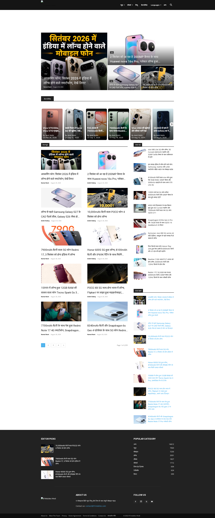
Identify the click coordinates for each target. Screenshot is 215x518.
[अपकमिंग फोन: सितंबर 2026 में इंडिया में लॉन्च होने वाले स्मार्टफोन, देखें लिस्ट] (61, 160)
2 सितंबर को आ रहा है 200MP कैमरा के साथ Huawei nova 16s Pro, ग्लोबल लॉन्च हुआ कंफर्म (106, 177)
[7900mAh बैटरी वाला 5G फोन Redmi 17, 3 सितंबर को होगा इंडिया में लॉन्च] (61, 235)
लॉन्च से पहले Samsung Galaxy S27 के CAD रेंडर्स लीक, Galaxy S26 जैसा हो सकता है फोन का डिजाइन (61, 214)
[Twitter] (146, 501)
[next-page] (63, 345)
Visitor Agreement (75, 516)
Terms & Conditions (90, 516)
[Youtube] (152, 501)
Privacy (64, 516)
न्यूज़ (121, 5)
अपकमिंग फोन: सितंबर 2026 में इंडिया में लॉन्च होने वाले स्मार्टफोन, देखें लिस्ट (59, 176)
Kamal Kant (48, 87)
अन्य (165, 5)
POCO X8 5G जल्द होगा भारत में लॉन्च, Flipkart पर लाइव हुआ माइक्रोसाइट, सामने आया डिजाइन (106, 290)
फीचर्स (129, 5)
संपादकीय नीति (112, 516)
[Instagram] (141, 501)
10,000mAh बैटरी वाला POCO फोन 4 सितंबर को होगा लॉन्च (106, 214)
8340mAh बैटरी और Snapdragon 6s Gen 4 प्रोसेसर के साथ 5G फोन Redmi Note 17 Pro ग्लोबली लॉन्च (106, 328)
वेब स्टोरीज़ (144, 5)
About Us (44, 516)
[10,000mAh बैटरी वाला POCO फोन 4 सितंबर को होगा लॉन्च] (157, 77)
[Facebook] (135, 501)
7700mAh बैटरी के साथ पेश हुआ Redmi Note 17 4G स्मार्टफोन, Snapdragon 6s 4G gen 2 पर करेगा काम (61, 328)
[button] (171, 5)
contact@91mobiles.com (96, 506)
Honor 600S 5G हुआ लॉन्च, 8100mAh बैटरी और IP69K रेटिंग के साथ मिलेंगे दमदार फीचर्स (107, 252)
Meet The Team (54, 516)
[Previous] (43, 124)
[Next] (172, 124)
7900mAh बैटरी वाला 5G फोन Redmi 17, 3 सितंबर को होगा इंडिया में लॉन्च (60, 252)
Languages (155, 5)
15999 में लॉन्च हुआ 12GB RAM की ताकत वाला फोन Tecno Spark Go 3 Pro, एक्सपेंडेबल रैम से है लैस (59, 290)
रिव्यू (136, 5)
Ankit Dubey (91, 183)
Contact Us (102, 516)
